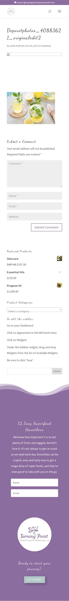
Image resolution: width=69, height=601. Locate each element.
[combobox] (34, 309)
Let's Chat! (34, 579)
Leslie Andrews (17, 45)
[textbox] (34, 311)
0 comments (45, 45)
